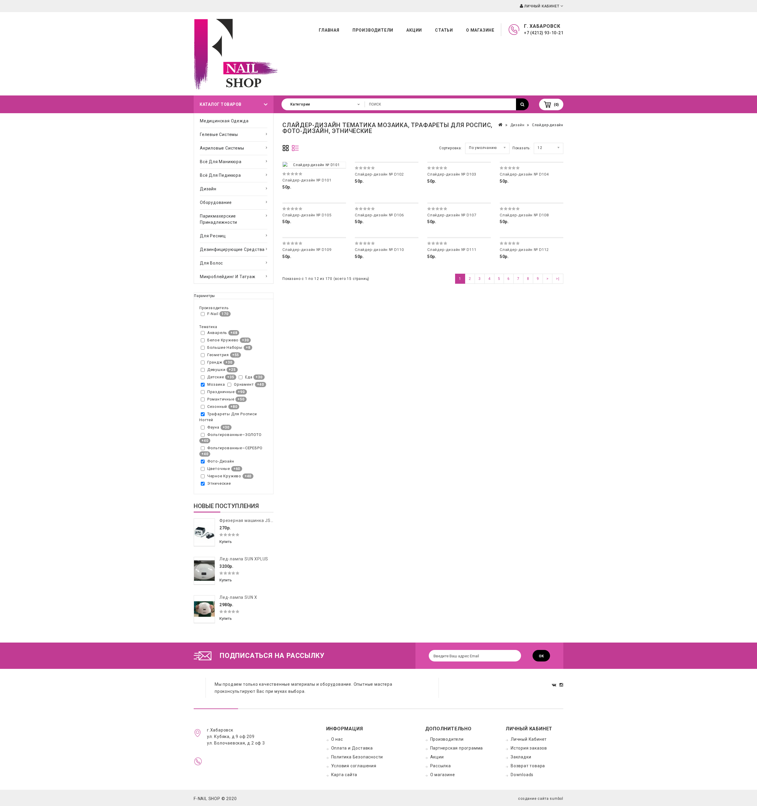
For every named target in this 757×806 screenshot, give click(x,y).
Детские (215, 377)
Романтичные (220, 399)
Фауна (213, 427)
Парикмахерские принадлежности (218, 219)
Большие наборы (224, 347)
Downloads (522, 774)
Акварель (217, 332)
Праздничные (221, 392)
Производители (372, 30)
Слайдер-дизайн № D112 (524, 249)
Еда (248, 377)
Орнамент (244, 384)
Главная (329, 30)
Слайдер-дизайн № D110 (379, 249)
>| (557, 279)
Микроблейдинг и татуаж (227, 276)
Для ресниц (213, 235)
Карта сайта (344, 774)
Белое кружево (223, 340)
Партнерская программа (456, 748)
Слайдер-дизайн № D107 (451, 215)
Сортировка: (450, 148)
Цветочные (218, 468)
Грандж (214, 362)
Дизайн (208, 189)
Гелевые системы (219, 134)
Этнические (219, 483)
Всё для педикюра (220, 175)
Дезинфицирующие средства (232, 249)
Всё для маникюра (221, 161)
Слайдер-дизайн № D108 (524, 215)
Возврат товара (528, 765)
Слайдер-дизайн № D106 (379, 215)
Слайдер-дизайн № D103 (451, 174)
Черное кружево (224, 476)
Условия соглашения (353, 765)
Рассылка (440, 765)
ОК (541, 656)
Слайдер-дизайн (547, 125)
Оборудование (216, 202)
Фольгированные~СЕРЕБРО (235, 448)
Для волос (211, 263)
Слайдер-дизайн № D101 (306, 180)
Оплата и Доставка (352, 748)
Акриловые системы (222, 148)
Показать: (521, 148)
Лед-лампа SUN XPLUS (243, 559)
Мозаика (216, 384)
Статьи (444, 30)
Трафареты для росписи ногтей (228, 417)
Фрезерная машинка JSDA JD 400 (255, 520)
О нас (337, 739)
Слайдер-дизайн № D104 (524, 174)
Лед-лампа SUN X (238, 597)
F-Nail (213, 314)
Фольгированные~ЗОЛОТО (234, 434)
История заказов (529, 748)
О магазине (480, 30)
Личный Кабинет (529, 739)
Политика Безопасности (357, 757)
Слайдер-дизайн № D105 (306, 215)
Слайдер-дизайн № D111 (451, 249)
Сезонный (217, 406)
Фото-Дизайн (220, 461)
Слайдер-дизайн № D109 (306, 249)
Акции (414, 30)
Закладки (521, 757)
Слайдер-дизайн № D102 (379, 174)
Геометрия (218, 355)
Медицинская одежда (224, 121)
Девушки (216, 369)
